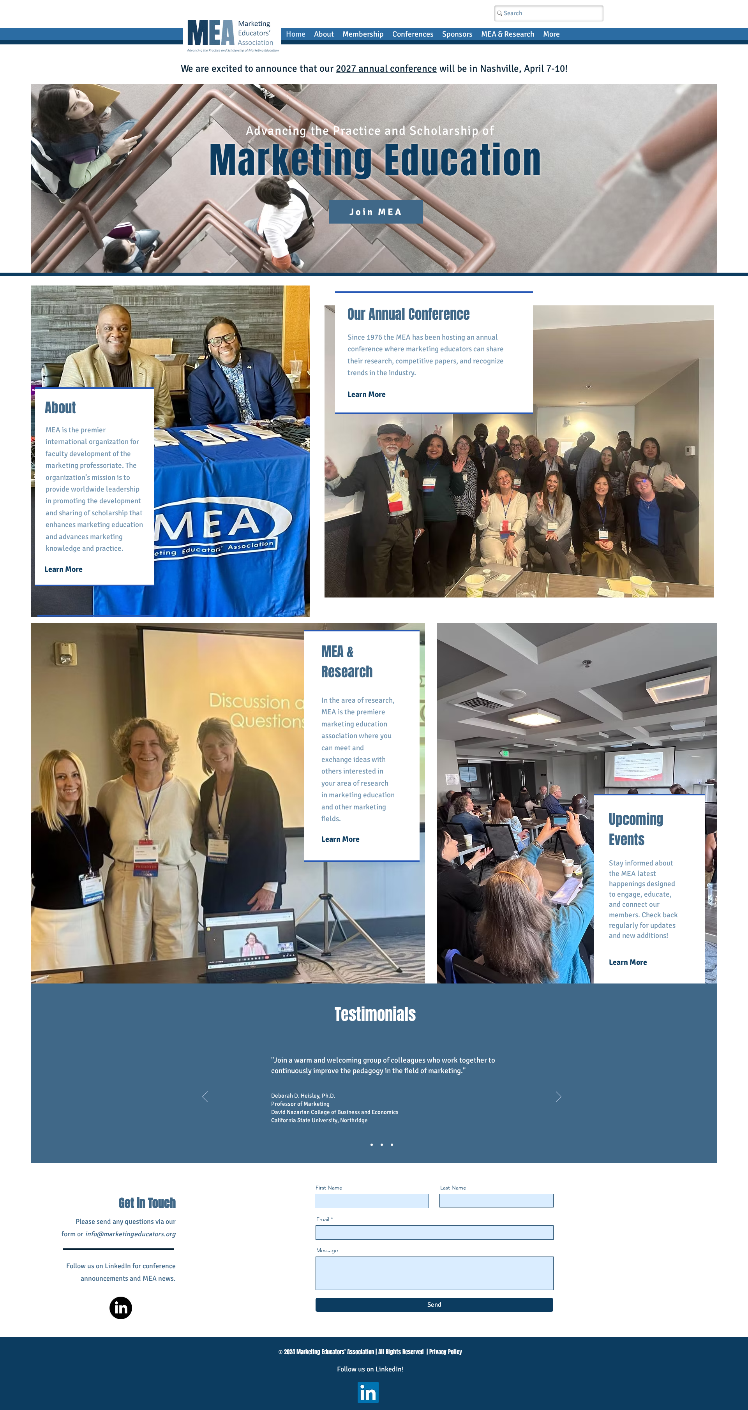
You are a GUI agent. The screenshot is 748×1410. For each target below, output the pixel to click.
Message (327, 1250)
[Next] (558, 1097)
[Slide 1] (371, 1145)
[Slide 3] (392, 1145)
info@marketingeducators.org (130, 1234)
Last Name (453, 1187)
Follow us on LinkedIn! (370, 1369)
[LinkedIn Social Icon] (368, 1392)
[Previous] (205, 1097)
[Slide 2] (382, 1145)
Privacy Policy (445, 1352)
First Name (329, 1187)
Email (322, 1219)
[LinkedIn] (120, 1308)
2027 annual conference (386, 68)
